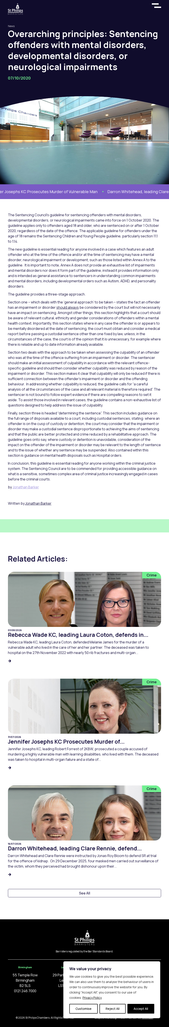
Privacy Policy (92, 998)
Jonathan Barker (26, 487)
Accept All (141, 1009)
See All (84, 893)
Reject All (112, 1009)
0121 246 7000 (25, 990)
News (11, 26)
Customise (83, 1009)
